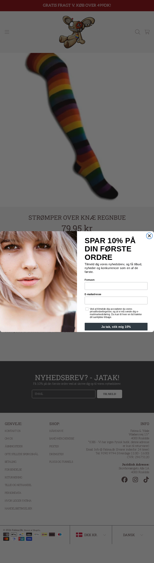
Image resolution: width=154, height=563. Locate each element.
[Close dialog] (149, 236)
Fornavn (89, 279)
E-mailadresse (93, 294)
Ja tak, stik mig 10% (116, 326)
